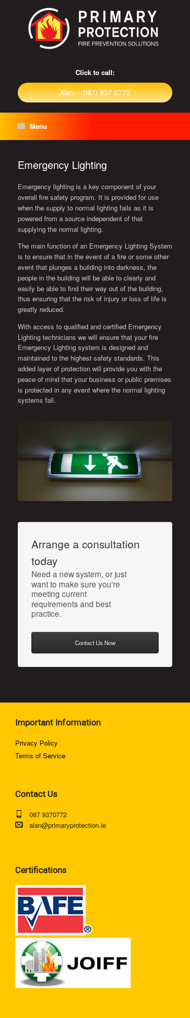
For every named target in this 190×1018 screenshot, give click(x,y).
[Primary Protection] (95, 28)
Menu (38, 126)
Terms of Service (40, 755)
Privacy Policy (36, 743)
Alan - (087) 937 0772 (95, 92)
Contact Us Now (95, 643)
